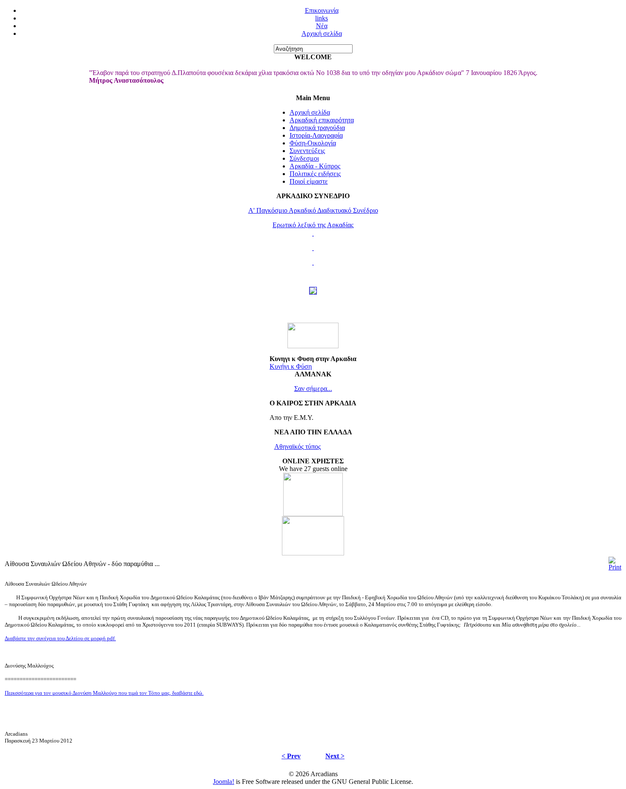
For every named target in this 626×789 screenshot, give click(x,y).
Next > (335, 756)
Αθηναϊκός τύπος (297, 446)
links (321, 18)
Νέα (321, 25)
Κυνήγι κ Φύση (291, 366)
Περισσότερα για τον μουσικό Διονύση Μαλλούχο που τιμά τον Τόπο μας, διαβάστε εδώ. (104, 693)
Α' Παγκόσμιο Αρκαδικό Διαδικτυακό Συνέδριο (313, 210)
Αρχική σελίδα (322, 33)
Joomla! (223, 781)
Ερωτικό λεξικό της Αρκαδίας (313, 224)
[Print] (615, 567)
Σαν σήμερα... (313, 388)
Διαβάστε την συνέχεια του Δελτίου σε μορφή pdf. (60, 638)
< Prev (291, 756)
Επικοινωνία (322, 10)
